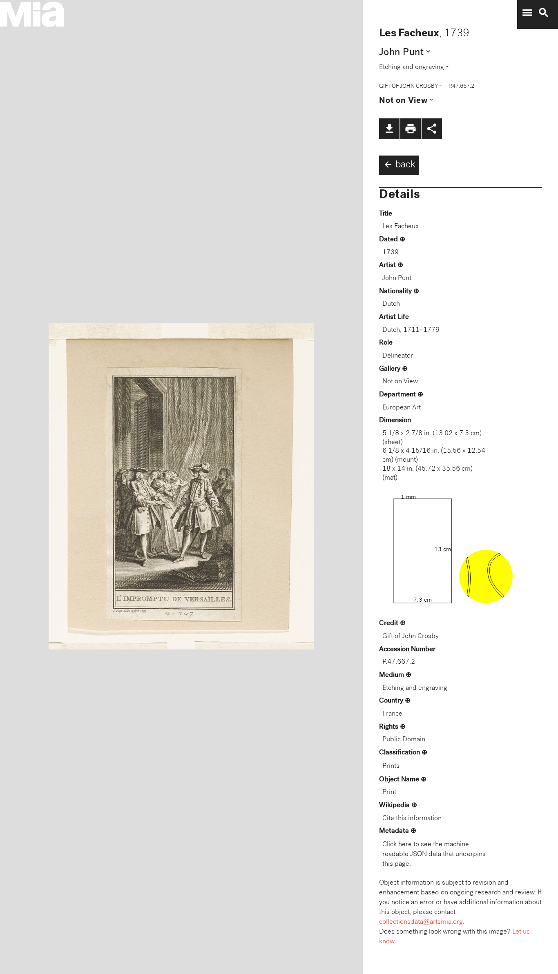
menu (527, 13)
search (544, 13)
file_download (389, 128)
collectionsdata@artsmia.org (421, 922)
